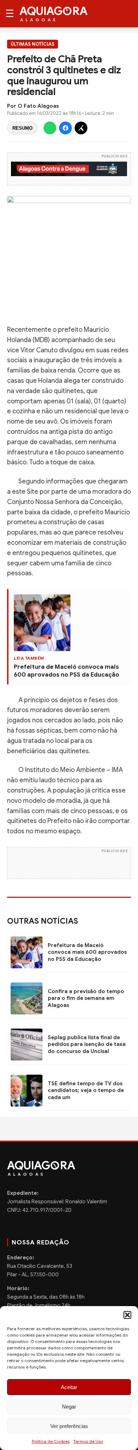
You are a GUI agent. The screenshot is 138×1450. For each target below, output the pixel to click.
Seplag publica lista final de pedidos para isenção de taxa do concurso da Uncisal (87, 1044)
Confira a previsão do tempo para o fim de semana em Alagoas (86, 998)
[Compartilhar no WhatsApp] (50, 128)
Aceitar (69, 1387)
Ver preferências (69, 1426)
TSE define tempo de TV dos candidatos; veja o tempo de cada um (86, 1090)
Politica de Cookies (51, 1441)
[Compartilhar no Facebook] (65, 128)
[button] (127, 1315)
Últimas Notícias (32, 44)
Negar (69, 1407)
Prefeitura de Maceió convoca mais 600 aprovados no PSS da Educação (66, 670)
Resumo (22, 128)
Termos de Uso (88, 1441)
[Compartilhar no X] (81, 128)
